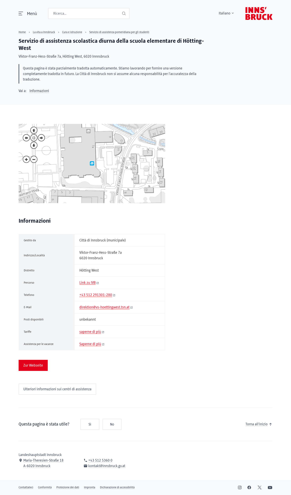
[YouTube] (270, 487)
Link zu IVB (87, 283)
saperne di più (90, 332)
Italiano (224, 13)
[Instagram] (239, 487)
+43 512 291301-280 (95, 295)
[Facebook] (249, 487)
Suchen (124, 13)
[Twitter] (259, 487)
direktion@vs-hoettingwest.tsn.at (104, 307)
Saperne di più (90, 344)
